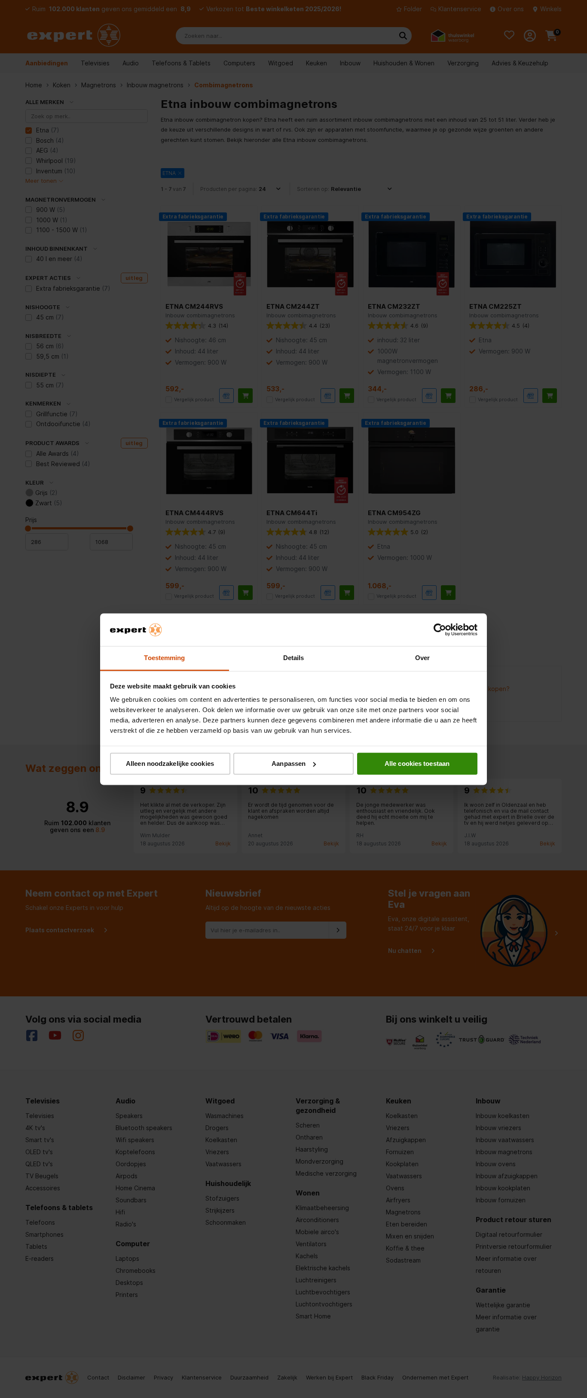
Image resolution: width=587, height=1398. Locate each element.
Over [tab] (422, 658)
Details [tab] (293, 658)
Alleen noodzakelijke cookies (170, 763)
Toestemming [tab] (164, 658)
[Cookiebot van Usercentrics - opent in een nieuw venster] (439, 629)
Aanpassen (289, 763)
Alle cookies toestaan (417, 763)
